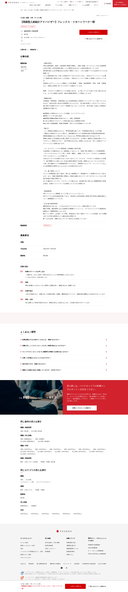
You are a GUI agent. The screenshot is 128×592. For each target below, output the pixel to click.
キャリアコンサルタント (44, 482)
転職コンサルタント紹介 (27, 545)
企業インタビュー (50, 548)
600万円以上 (35, 513)
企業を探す (48, 5)
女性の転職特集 (92, 547)
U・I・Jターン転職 (62, 1)
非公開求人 (76, 398)
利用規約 (31, 563)
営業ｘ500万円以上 (26, 449)
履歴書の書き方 (71, 545)
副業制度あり (24, 505)
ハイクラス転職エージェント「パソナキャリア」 (27, 2)
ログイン (96, 5)
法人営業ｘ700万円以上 (62, 451)
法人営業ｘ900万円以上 (96, 451)
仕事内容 (23, 49)
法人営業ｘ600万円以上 (45, 451)
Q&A (21, 548)
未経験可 (34, 505)
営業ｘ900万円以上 (84, 449)
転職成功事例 (71, 551)
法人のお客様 (102, 563)
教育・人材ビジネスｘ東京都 (29, 462)
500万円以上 (24, 513)
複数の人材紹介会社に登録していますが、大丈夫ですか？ (40, 370)
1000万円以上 (77, 513)
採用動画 (47, 551)
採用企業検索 (49, 545)
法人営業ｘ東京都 (36, 431)
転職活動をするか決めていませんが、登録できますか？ (40, 339)
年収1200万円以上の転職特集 (97, 553)
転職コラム (70, 554)
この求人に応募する (93, 32)
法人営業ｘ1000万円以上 (28, 454)
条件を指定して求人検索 (52, 542)
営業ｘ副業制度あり (26, 439)
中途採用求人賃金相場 (88, 563)
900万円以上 (66, 513)
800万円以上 (56, 513)
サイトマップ (67, 563)
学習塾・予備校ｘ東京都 (48, 462)
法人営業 (28, 479)
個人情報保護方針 (42, 563)
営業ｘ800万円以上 (70, 449)
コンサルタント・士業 (27, 482)
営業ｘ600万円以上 (41, 449)
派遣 (71, 1)
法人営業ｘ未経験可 (44, 441)
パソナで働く (78, 1)
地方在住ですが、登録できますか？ (33, 364)
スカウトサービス (25, 557)
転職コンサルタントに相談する (82, 408)
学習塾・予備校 (39, 490)
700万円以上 (45, 513)
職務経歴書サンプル (73, 548)
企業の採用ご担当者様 (91, 1)
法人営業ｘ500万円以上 (27, 451)
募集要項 (33, 49)
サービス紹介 (24, 542)
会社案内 (76, 563)
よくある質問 (86, 5)
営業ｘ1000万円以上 (99, 449)
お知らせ (23, 563)
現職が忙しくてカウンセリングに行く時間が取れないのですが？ (43, 345)
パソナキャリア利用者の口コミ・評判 (31, 551)
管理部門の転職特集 (94, 545)
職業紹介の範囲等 (55, 563)
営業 (21, 479)
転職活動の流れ (71, 542)
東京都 (22, 497)
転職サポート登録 (25, 554)
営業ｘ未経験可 (39, 439)
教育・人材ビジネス (26, 490)
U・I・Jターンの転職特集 (96, 550)
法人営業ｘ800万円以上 (79, 451)
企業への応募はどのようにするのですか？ (35, 358)
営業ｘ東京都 (24, 431)
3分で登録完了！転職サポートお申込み (120, 3)
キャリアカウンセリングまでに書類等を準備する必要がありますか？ (44, 352)
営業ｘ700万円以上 (55, 449)
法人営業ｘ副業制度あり (27, 441)
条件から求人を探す (35, 5)
